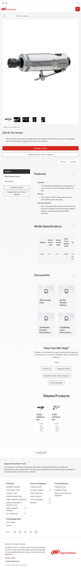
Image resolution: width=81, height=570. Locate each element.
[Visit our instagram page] (20, 532)
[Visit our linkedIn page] (36, 532)
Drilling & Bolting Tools (14, 496)
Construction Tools (13, 490)
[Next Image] (75, 67)
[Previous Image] (6, 67)
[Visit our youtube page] (15, 532)
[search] (78, 3)
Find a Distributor (36, 493)
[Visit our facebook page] (31, 532)
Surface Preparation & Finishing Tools (14, 504)
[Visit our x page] (25, 532)
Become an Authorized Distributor (63, 494)
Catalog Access (36, 487)
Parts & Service (35, 496)
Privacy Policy (10, 558)
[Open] (77, 9)
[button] (56, 173)
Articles (8, 525)
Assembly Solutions (13, 487)
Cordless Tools (11, 493)
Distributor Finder (61, 490)
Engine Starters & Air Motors (16, 499)
